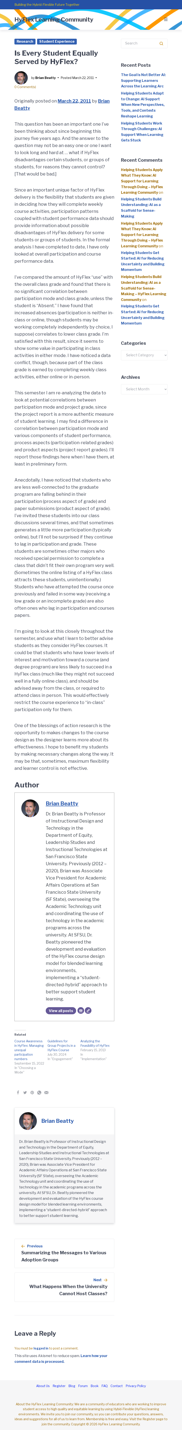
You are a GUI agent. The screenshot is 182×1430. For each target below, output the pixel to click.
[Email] (80, 1010)
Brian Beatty (45, 78)
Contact (117, 1386)
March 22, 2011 (74, 101)
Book (95, 1386)
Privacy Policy (136, 1386)
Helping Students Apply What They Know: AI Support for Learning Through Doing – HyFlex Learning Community (142, 181)
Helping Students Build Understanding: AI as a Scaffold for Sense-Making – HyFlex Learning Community (143, 288)
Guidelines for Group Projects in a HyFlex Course (61, 1045)
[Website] (88, 1010)
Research (25, 41)
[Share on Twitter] (25, 1092)
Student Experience (57, 41)
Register (59, 1386)
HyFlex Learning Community (53, 19)
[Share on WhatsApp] (39, 1092)
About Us (43, 1386)
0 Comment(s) (25, 87)
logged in (41, 1348)
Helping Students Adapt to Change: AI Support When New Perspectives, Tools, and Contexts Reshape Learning (142, 104)
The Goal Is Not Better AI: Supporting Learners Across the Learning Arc (143, 80)
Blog (71, 1386)
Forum (83, 1386)
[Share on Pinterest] (32, 1092)
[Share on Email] (46, 1092)
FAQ (104, 1386)
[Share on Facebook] (18, 1092)
